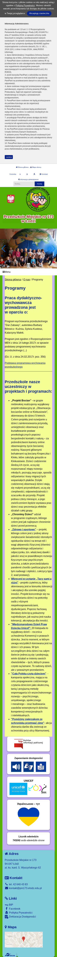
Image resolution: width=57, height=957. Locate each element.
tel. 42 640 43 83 (18, 884)
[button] (4, 248)
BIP (10, 904)
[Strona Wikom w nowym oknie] (10, 954)
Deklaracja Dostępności (22, 916)
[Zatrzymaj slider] (28, 265)
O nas (26, 279)
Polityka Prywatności (20, 912)
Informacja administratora (29, 179)
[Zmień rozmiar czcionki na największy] (34, 174)
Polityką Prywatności (25, 5)
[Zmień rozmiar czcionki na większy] (27, 174)
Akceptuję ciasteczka (39, 13)
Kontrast (44, 174)
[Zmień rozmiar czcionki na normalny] (20, 174)
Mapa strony (36, 167)
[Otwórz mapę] (24, 939)
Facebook (14, 908)
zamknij (9, 157)
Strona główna (22, 167)
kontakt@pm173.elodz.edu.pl (25, 888)
